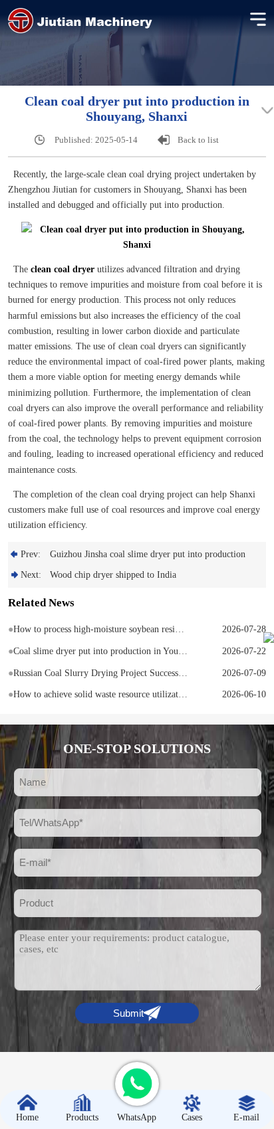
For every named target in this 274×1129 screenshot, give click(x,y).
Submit (128, 1013)
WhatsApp (136, 1117)
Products (82, 1117)
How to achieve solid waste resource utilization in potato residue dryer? (98, 694)
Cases (192, 1117)
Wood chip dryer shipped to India (113, 575)
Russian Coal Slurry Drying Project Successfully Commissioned (98, 673)
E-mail (246, 1117)
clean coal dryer (62, 269)
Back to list (198, 140)
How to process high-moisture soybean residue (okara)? (98, 629)
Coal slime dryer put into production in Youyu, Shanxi (98, 651)
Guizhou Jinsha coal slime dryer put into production (147, 554)
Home (27, 1117)
